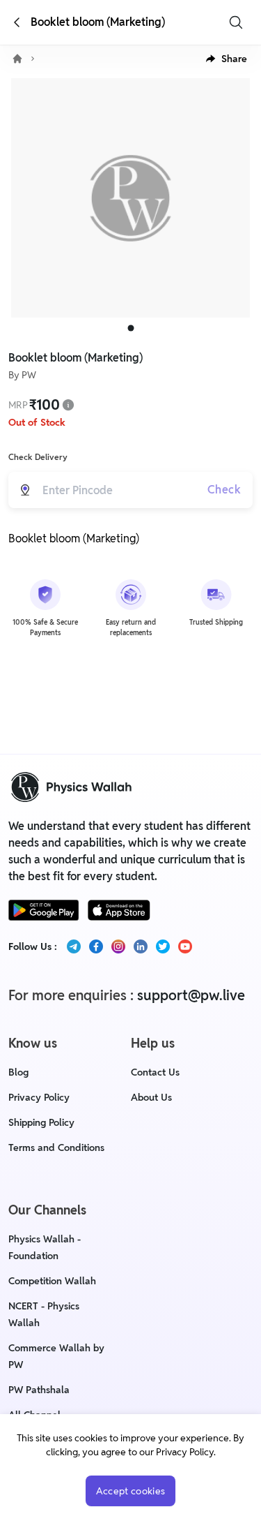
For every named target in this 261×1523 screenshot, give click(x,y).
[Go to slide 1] (130, 328)
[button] (226, 59)
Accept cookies (131, 1491)
